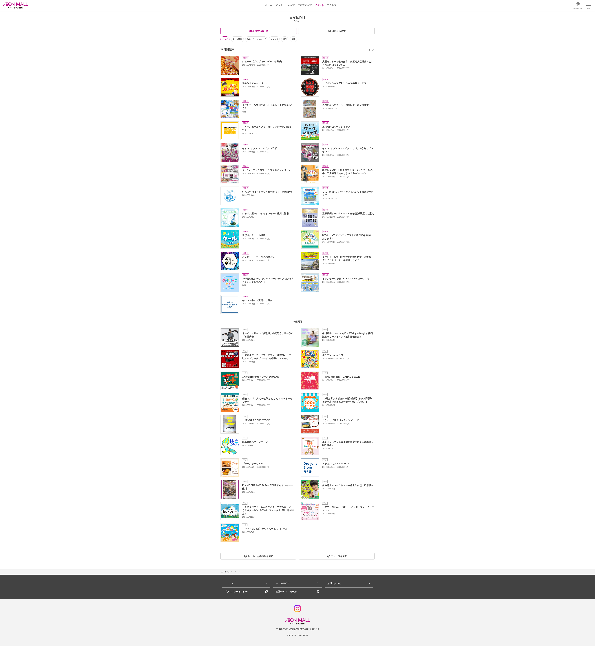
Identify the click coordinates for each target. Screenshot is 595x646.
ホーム (228, 572)
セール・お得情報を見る (260, 556)
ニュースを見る (339, 556)
